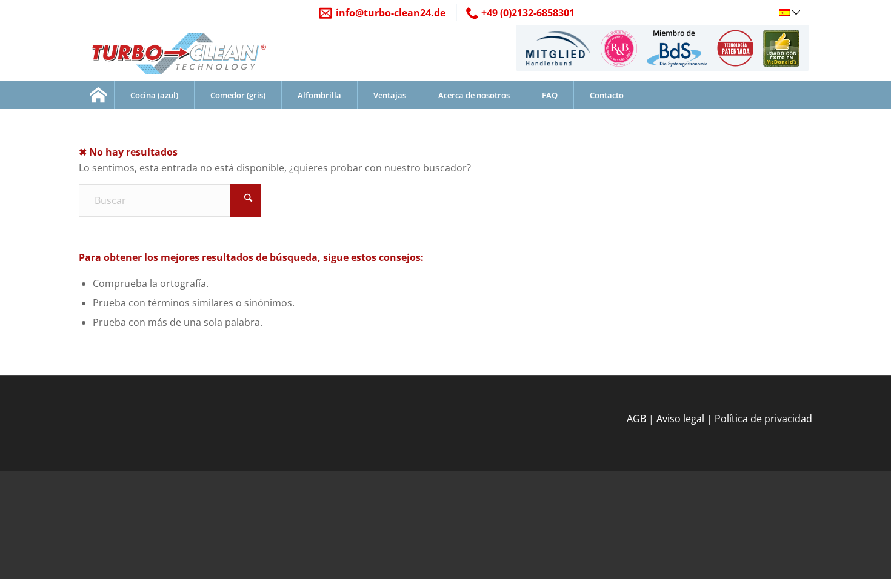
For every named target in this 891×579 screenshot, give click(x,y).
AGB (636, 418)
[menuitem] (558, 48)
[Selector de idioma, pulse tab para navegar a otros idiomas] (791, 11)
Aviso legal (680, 418)
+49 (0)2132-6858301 (528, 12)
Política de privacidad (763, 418)
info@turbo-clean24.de (391, 12)
